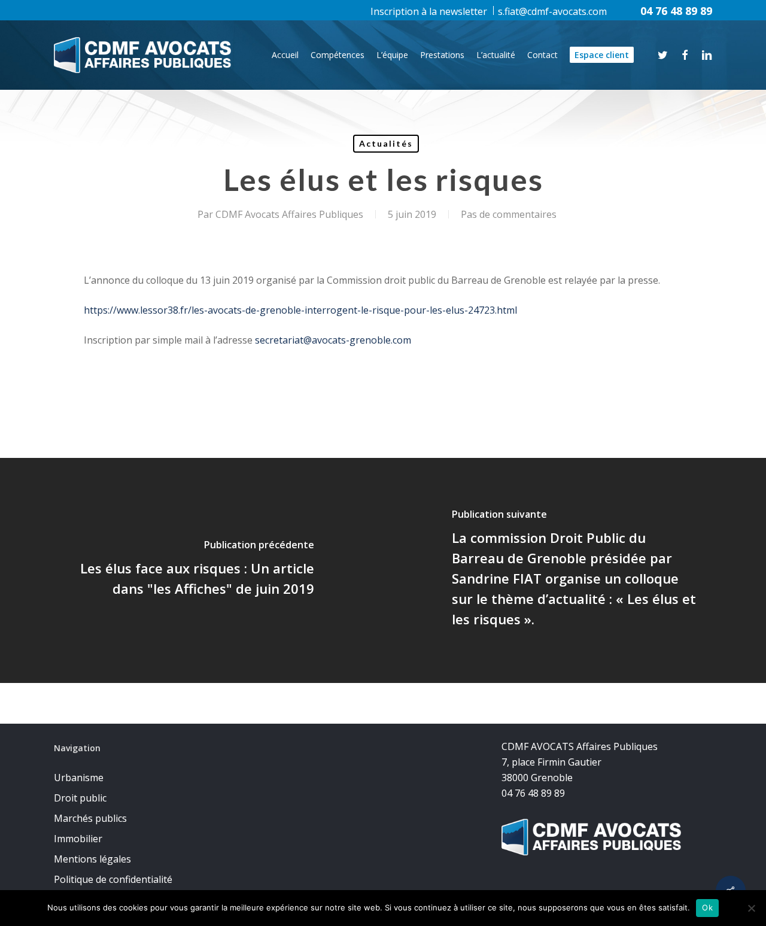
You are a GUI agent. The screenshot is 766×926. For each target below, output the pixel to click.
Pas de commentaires (509, 214)
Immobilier (78, 838)
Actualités (386, 143)
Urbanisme (79, 777)
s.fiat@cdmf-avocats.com (552, 11)
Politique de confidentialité (113, 879)
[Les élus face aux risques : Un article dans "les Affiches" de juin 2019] (191, 570)
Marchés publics (90, 818)
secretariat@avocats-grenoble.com (333, 340)
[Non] (751, 908)
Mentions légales (92, 859)
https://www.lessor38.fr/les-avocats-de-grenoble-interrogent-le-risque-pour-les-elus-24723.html (300, 310)
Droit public (80, 797)
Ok (707, 907)
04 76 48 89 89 (676, 11)
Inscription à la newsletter (428, 11)
